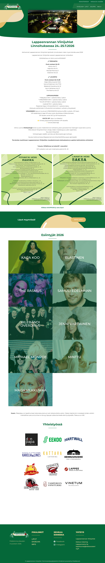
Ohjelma (80, 6)
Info (98, 6)
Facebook (60, 541)
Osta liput (78, 219)
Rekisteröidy (84, 1)
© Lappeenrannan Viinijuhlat (33, 561)
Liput (87, 6)
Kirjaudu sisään (97, 1)
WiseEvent (62, 561)
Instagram (60, 545)
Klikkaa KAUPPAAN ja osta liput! (52, 207)
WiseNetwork (76, 561)
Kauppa (93, 6)
